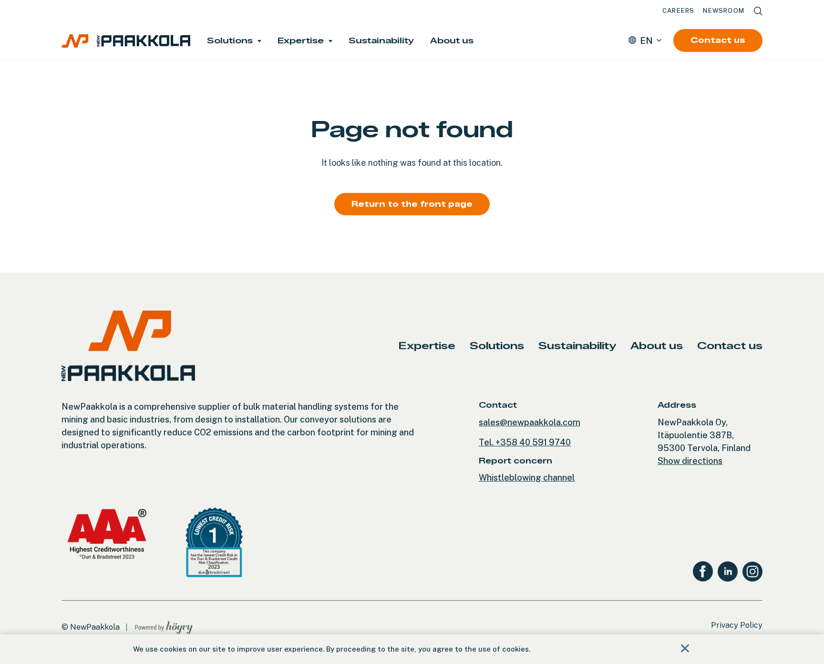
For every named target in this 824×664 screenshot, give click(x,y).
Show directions (690, 461)
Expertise (301, 40)
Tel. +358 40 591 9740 (525, 442)
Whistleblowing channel (527, 478)
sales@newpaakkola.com (529, 422)
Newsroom (723, 10)
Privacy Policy (736, 625)
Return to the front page (412, 204)
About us (452, 40)
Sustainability (381, 40)
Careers (678, 10)
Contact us (717, 40)
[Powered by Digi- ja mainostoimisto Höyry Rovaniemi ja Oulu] (164, 625)
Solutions (230, 40)
